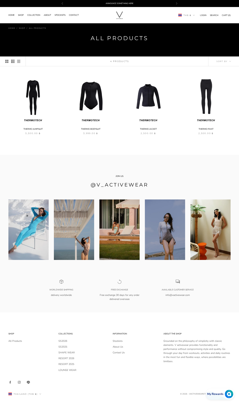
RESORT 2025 (66, 364)
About (47, 15)
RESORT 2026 (66, 358)
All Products (37, 28)
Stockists (60, 15)
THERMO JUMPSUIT (33, 129)
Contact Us (119, 352)
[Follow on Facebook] (10, 382)
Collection (33, 15)
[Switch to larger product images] (6, 61)
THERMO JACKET (148, 129)
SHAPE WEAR (66, 352)
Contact (74, 15)
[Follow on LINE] (28, 382)
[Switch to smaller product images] (12, 61)
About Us (118, 346)
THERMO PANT (206, 129)
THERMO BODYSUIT (90, 129)
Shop (21, 15)
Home (11, 15)
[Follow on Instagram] (19, 382)
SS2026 (62, 341)
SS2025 (62, 346)
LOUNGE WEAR (67, 370)
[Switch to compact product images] (18, 61)
